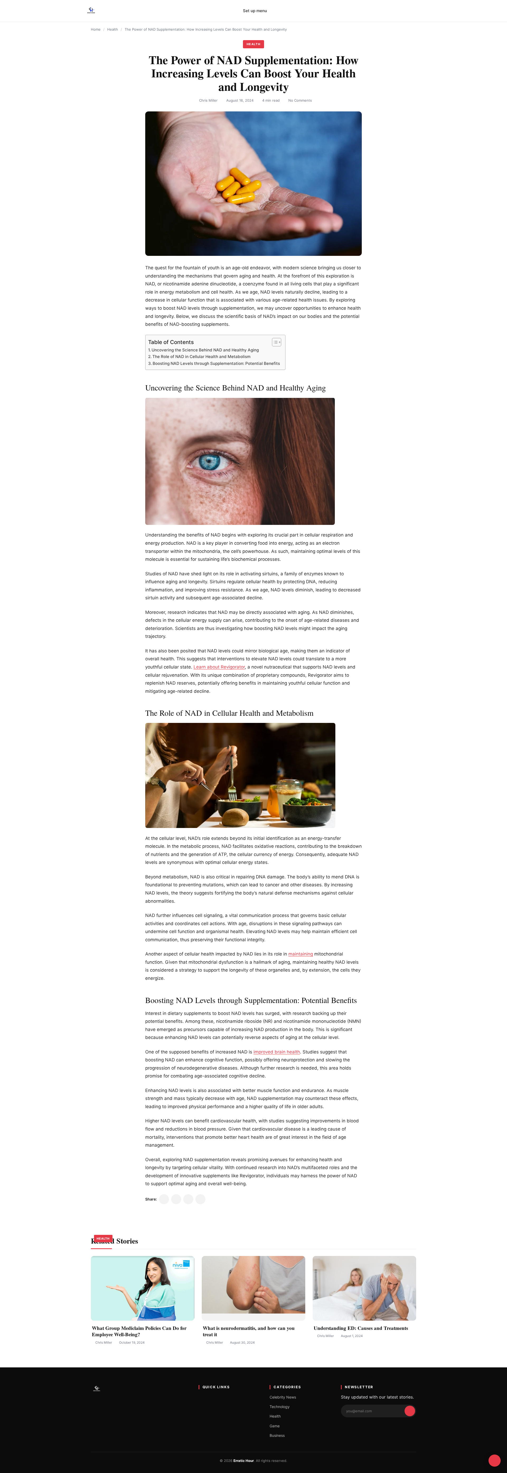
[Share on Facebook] (176, 1199)
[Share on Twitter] (164, 1199)
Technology (280, 1406)
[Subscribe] (410, 1411)
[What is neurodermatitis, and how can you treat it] (253, 1288)
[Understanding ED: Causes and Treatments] (364, 1288)
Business (277, 1435)
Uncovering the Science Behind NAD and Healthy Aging (205, 349)
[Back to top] (495, 1461)
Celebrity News (283, 1397)
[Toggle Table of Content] (274, 342)
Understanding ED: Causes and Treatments (361, 1327)
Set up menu (255, 10)
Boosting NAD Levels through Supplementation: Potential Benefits (216, 363)
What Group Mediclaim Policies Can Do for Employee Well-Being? (139, 1331)
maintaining (300, 954)
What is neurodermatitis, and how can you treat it (249, 1331)
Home (96, 29)
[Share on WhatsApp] (200, 1199)
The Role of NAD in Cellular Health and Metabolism (201, 356)
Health (112, 29)
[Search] (417, 11)
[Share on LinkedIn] (188, 1199)
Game (275, 1426)
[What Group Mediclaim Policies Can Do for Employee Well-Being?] (142, 1288)
